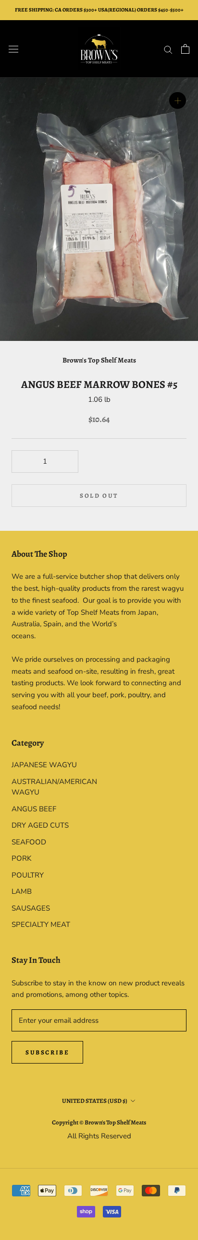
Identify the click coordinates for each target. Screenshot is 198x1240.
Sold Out (99, 495)
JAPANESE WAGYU (44, 765)
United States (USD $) (94, 1101)
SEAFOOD (29, 842)
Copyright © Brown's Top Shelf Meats (99, 1122)
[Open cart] (185, 49)
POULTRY (28, 875)
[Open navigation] (13, 49)
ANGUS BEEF (34, 809)
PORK (21, 858)
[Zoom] (177, 100)
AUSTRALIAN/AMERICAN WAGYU (54, 787)
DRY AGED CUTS (40, 825)
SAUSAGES (31, 908)
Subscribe (47, 1052)
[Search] (168, 49)
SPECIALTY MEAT (41, 924)
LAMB (22, 891)
